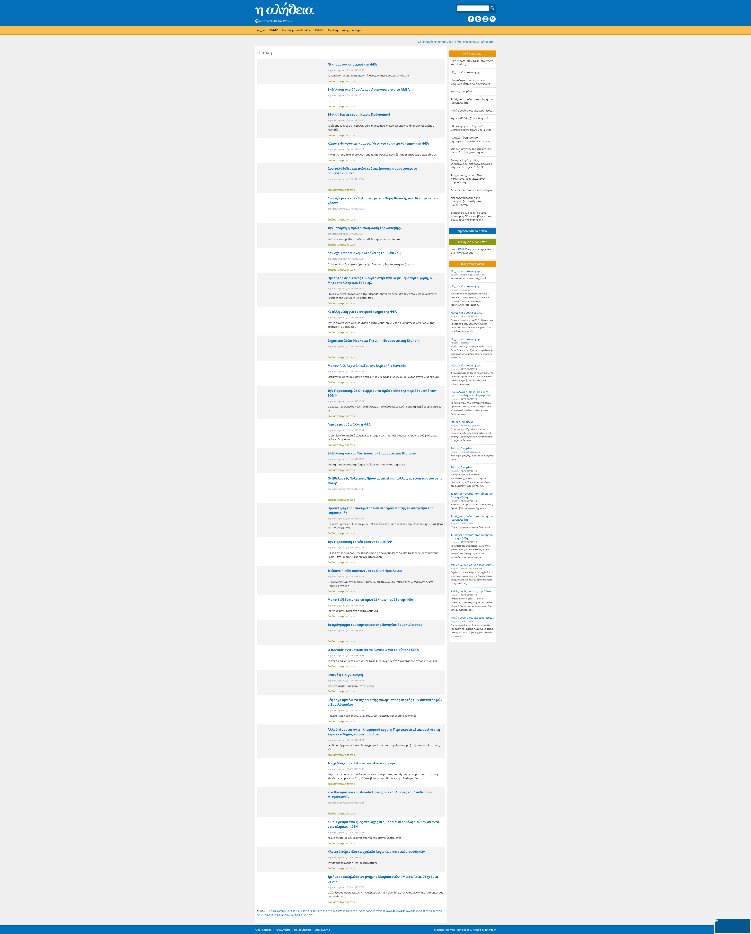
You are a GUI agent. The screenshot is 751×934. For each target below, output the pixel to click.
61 (271, 915)
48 (413, 911)
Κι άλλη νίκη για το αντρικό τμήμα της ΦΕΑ (362, 312)
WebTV (273, 30)
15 (304, 911)
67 (291, 915)
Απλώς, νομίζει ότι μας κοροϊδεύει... (472, 110)
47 (410, 911)
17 (310, 911)
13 (297, 911)
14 (300, 911)
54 (433, 911)
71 (305, 915)
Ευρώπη (333, 30)
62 (275, 915)
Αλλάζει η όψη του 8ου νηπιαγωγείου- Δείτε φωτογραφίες (471, 139)
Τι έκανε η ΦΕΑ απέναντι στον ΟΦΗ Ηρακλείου (365, 571)
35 (370, 911)
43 (397, 911)
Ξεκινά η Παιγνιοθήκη (345, 675)
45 (403, 911)
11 (290, 911)
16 (307, 911)
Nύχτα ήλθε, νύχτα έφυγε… (466, 72)
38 (380, 911)
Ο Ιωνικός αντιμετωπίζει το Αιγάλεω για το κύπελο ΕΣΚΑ (373, 650)
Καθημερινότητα (352, 30)
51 (423, 911)
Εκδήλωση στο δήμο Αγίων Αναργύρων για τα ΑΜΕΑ (369, 89)
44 (400, 911)
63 (278, 915)
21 (324, 911)
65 (285, 915)
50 (420, 911)
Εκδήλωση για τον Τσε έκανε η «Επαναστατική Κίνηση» (372, 453)
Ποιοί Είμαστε (302, 929)
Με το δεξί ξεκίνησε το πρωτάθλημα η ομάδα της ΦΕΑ (370, 599)
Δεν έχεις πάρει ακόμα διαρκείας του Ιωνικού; (364, 253)
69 (298, 915)
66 (288, 915)
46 (407, 911)
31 (357, 911)
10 (287, 911)
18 (314, 911)
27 (344, 911)
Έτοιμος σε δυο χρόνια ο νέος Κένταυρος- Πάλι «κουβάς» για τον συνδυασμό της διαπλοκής (471, 216)
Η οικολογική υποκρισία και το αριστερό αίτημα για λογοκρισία (470, 81)
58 (262, 915)
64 (281, 915)
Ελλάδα (319, 30)
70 (301, 915)
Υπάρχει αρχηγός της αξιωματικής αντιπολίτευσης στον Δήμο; (471, 150)
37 (377, 911)
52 (427, 911)
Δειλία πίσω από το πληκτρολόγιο (471, 190)
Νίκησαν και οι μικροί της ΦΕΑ (352, 64)
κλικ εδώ (464, 249)
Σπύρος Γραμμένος (462, 91)
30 (354, 911)
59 (265, 915)
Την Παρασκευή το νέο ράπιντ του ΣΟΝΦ (360, 542)
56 (440, 911)
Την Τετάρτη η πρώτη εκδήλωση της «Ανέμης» (365, 228)
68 (295, 915)
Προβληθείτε (282, 929)
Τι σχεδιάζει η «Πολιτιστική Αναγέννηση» (361, 763)
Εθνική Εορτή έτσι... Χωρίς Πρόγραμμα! (359, 114)
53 (430, 911)
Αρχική (261, 30)
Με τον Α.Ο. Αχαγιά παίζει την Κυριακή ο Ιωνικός (367, 366)
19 (317, 911)
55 (437, 911)
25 (337, 911)
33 (364, 911)
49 (417, 911)
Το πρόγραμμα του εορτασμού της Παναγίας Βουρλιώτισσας (375, 625)
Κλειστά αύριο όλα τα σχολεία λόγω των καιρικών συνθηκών (376, 851)
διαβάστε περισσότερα (341, 81)
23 (330, 911)
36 (374, 911)
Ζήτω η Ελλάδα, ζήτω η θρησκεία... (471, 118)
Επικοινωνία (322, 929)
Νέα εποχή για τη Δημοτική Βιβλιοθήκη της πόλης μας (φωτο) (471, 127)
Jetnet (489, 929)
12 (294, 911)
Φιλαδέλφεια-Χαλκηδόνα (296, 30)
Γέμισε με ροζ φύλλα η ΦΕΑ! (350, 424)
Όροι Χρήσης (263, 929)
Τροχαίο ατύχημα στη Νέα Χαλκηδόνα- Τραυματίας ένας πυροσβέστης (468, 178)
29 (350, 911)
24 (334, 911)
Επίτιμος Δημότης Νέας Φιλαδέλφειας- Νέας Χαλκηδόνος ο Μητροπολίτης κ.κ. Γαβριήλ (471, 163)
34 (367, 911)
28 (347, 911)
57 (258, 915)
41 (390, 911)
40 (387, 911)
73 (311, 915)
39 (384, 911)
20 (320, 911)
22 (327, 911)
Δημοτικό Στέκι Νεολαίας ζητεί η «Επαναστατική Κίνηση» (374, 340)
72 (308, 915)
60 (268, 915)
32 (360, 911)
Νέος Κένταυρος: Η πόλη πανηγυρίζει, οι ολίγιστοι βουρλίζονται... (466, 201)
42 (394, 911)
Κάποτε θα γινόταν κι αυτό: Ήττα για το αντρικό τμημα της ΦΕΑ (378, 143)
